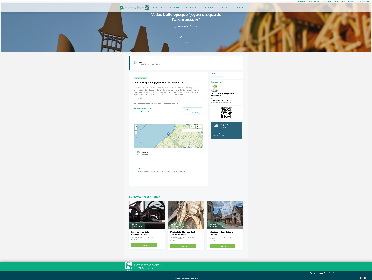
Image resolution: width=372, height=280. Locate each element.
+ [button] (136, 126)
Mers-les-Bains (186, 37)
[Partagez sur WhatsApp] (144, 111)
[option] (365, 278)
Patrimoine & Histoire (140, 78)
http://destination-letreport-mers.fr (222, 102)
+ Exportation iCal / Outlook (193, 109)
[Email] (148, 111)
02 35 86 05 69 (217, 98)
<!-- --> (168, 136)
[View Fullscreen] (136, 132)
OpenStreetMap (192, 147)
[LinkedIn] (141, 111)
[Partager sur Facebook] (138, 111)
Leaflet (184, 147)
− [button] (136, 129)
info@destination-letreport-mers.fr (222, 100)
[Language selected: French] (364, 278)
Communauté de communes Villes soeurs (151, 171)
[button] (251, 7)
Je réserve (144, 245)
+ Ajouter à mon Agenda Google (191, 113)
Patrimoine (182, 171)
